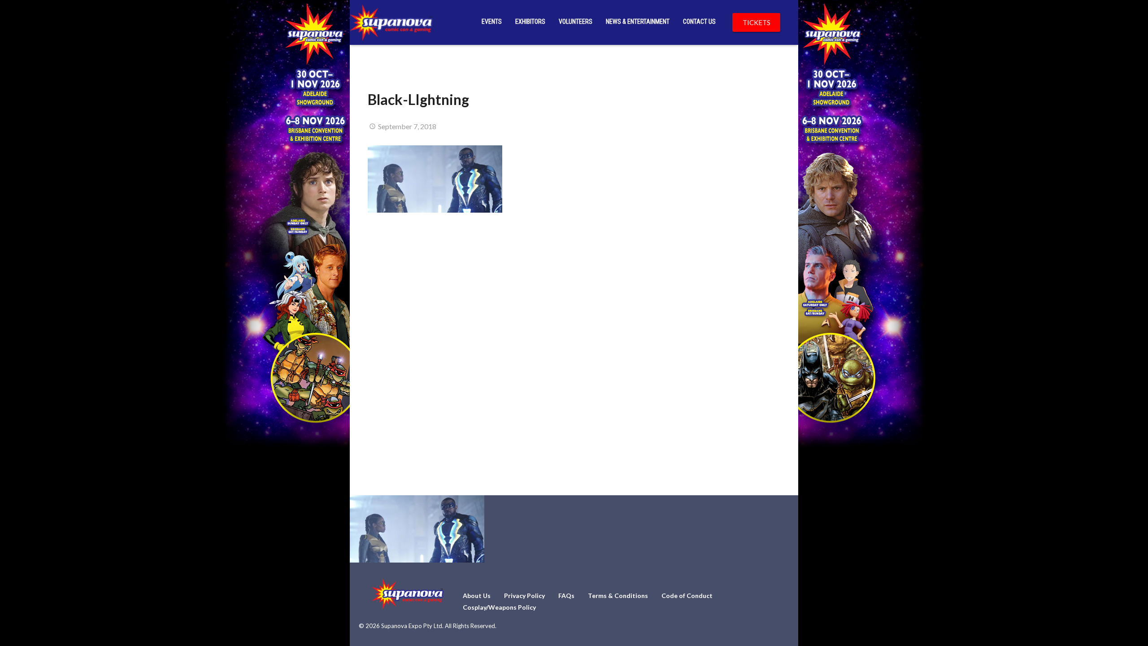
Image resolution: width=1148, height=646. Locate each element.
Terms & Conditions (618, 595)
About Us (477, 595)
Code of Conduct (687, 595)
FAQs (566, 595)
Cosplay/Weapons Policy (499, 607)
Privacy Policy (524, 595)
